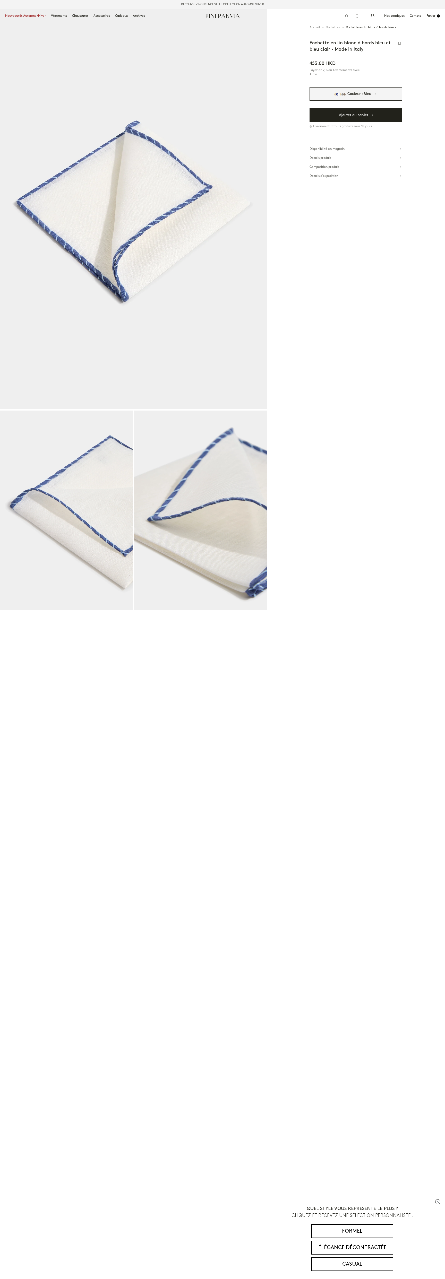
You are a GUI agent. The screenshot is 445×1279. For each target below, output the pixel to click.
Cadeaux (121, 15)
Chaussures (80, 15)
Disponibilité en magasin (327, 148)
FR (372, 15)
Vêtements (59, 15)
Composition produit (324, 167)
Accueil (315, 27)
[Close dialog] (437, 1201)
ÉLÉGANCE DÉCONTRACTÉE (352, 1247)
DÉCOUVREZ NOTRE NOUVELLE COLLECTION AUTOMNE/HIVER (222, 4)
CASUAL (352, 1264)
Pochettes (333, 27)
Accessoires (101, 15)
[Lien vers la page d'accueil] (222, 16)
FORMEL (352, 1231)
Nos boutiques (394, 15)
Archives (139, 15)
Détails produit (320, 157)
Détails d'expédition (324, 176)
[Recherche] (346, 16)
